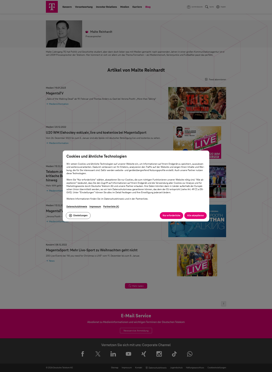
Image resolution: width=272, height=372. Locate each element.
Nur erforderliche (171, 215)
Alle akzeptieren (195, 215)
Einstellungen (80, 215)
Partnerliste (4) (111, 206)
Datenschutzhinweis (76, 206)
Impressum (95, 206)
